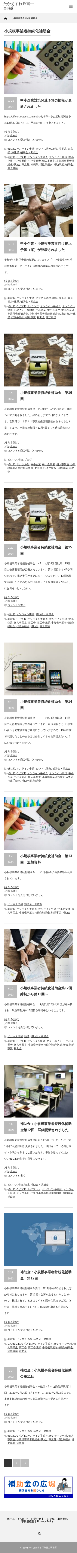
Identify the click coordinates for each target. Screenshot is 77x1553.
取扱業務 (63, 1519)
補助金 (69, 164)
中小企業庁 (20, 160)
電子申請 (12, 168)
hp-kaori (12, 135)
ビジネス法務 (43, 148)
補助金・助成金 (29, 152)
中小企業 (41, 310)
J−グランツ (33, 1189)
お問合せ (36, 1519)
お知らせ (23, 1519)
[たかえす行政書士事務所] (18, 6)
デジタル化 (22, 464)
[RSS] (38, 1532)
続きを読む (11, 131)
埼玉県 (63, 148)
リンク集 (49, 1519)
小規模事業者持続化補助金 (44, 313)
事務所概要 (27, 1521)
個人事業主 (48, 160)
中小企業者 (34, 160)
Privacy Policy (45, 1521)
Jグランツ (33, 306)
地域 (55, 148)
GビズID (21, 157)
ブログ (28, 459)
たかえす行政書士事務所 (45, 1547)
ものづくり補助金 (24, 310)
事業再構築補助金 (17, 313)
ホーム (11, 1519)
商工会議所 (43, 622)
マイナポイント (56, 1041)
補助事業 (59, 164)
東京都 (25, 164)
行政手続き (46, 164)
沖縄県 (15, 152)
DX (9, 1343)
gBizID (11, 148)
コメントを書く (16, 605)
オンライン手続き (37, 157)
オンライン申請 (25, 148)
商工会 (32, 622)
